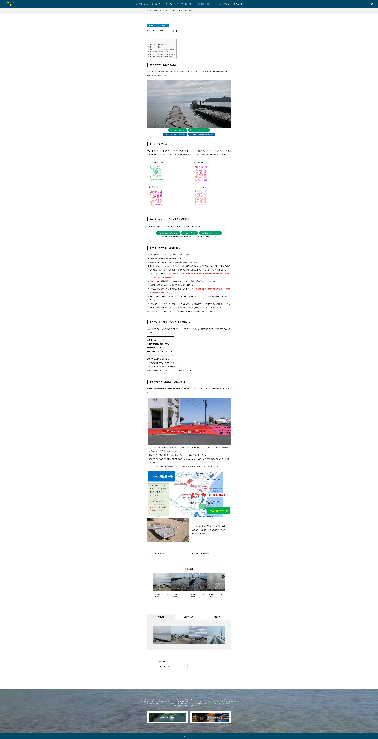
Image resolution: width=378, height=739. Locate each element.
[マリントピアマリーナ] (11, 4)
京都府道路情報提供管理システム (167, 233)
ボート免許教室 (183, 703)
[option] (162, 587)
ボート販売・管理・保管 (184, 4)
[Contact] (372, 4)
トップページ (144, 699)
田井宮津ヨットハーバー (228, 701)
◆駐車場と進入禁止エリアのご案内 (161, 56)
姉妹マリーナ (212, 701)
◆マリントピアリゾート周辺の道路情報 (162, 49)
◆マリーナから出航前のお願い (159, 51)
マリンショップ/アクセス (222, 4)
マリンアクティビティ (141, 4)
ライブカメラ (238, 4)
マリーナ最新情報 (162, 25)
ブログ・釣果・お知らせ (203, 4)
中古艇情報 (170, 703)
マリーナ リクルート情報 (222, 703)
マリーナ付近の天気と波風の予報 (174, 134)
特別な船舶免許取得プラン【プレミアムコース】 (189, 706)
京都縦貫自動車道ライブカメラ (210, 233)
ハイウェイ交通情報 (189, 233)
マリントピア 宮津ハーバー (154, 703)
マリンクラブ (168, 4)
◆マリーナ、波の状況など (158, 44)
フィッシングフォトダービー (193, 699)
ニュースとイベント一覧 (146, 701)
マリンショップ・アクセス (181, 701)
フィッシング (156, 4)
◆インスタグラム (155, 47)
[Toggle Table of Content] (172, 41)
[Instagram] (369, 4)
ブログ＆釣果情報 (163, 701)
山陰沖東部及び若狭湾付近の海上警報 (201, 134)
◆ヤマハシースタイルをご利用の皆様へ (162, 54)
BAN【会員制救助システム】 (201, 703)
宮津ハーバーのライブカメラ (198, 130)
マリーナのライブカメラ (177, 130)
